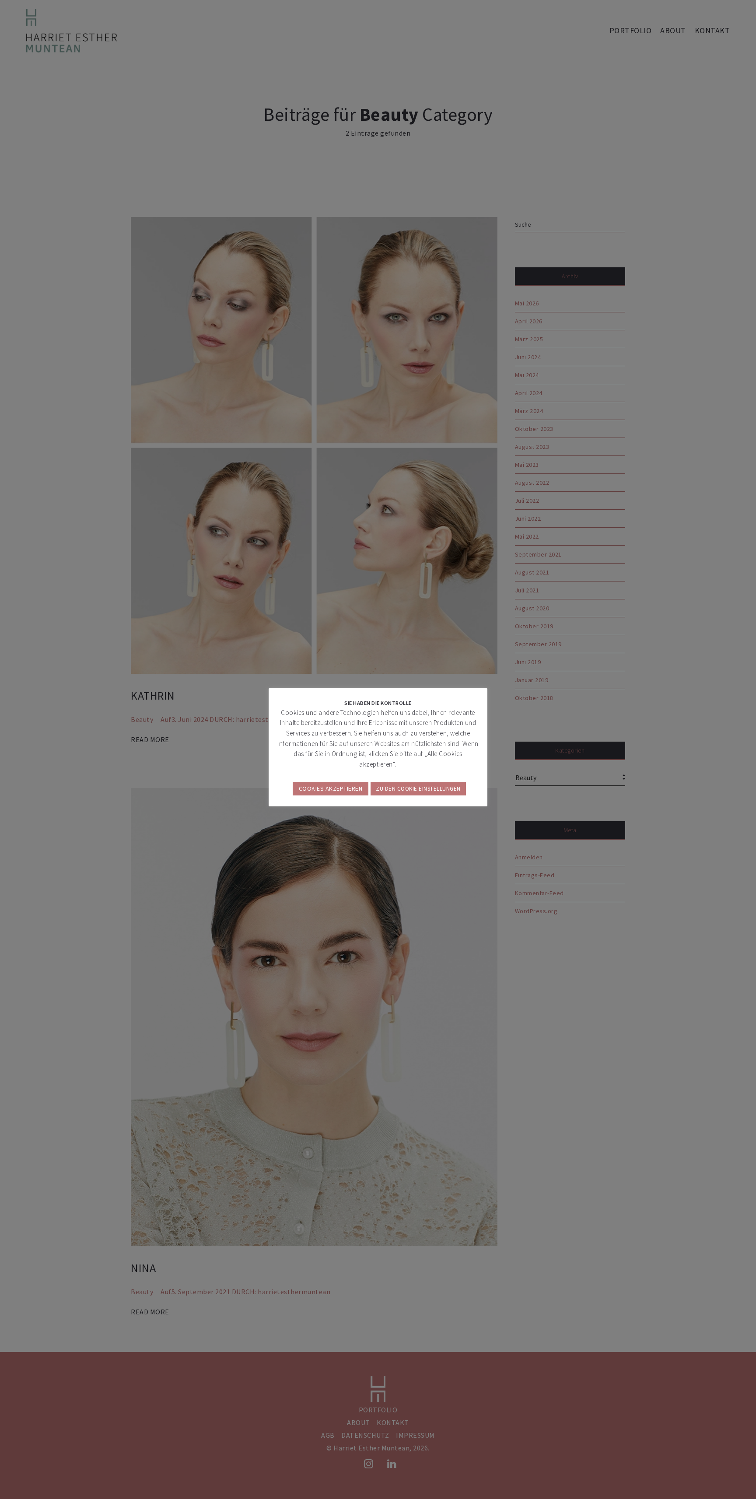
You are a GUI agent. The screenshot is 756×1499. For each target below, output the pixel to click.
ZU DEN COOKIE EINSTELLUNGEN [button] (418, 788)
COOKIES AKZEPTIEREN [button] (331, 788)
